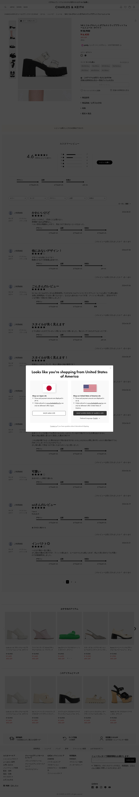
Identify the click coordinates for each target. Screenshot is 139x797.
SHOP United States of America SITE (89, 413)
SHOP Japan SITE (49, 413)
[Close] (110, 368)
